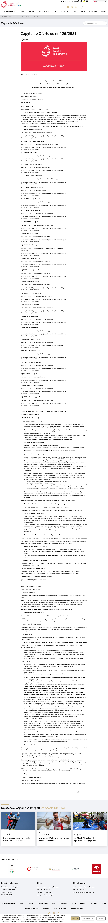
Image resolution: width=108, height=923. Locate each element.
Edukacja (82, 11)
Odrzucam (101, 918)
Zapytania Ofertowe (16, 16)
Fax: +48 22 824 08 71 (44, 892)
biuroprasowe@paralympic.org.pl (83, 892)
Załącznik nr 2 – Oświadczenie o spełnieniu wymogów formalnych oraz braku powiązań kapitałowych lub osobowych (53, 783)
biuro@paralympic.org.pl (44, 895)
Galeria (73, 11)
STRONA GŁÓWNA (6, 16)
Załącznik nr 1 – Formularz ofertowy (31, 780)
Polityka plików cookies (56, 921)
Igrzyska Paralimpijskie (9, 11)
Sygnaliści (46, 908)
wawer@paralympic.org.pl (66, 549)
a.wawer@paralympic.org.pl (79, 538)
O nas (22, 11)
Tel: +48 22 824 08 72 (43, 889)
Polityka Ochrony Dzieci (31, 908)
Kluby (54, 11)
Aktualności (64, 11)
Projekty (32, 11)
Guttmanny (93, 11)
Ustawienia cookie (88, 918)
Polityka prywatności (77, 908)
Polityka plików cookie (60, 908)
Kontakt (103, 11)
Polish (98, 1)
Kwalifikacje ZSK (44, 11)
